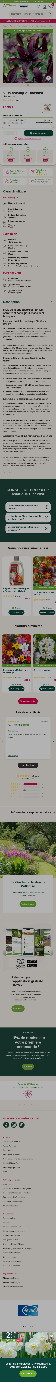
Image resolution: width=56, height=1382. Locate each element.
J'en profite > (28, 1373)
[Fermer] (51, 1336)
